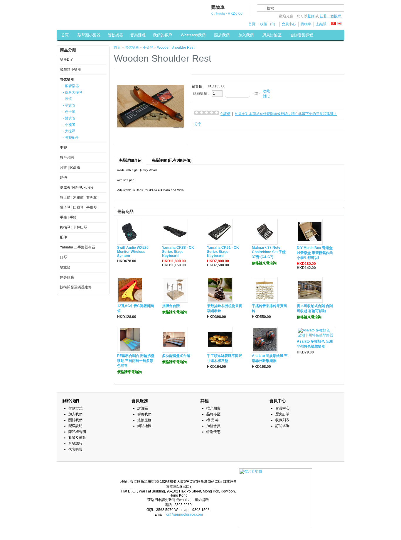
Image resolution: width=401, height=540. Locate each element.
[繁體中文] (333, 23)
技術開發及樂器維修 (76, 287)
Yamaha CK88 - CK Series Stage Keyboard (178, 252)
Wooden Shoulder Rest (175, 47)
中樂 (63, 147)
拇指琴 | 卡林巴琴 (73, 227)
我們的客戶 (162, 35)
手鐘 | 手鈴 (68, 217)
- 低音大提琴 (72, 92)
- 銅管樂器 (71, 86)
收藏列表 (282, 420)
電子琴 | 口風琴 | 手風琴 (78, 207)
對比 (266, 96)
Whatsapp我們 (193, 35)
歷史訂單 (282, 414)
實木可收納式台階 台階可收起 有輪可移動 (315, 308)
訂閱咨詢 (282, 426)
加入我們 (246, 35)
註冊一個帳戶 (330, 16)
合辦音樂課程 (301, 35)
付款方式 (75, 408)
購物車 (306, 24)
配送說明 (75, 426)
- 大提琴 (69, 131)
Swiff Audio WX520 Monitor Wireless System (133, 252)
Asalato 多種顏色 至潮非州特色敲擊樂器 (315, 343)
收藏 (266, 91)
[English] (339, 23)
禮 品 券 (212, 420)
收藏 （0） (268, 24)
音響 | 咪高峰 (70, 167)
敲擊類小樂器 (88, 35)
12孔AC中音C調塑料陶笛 (135, 308)
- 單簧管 (69, 105)
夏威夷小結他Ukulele (76, 187)
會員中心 (289, 24)
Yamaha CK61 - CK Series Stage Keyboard (223, 252)
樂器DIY (66, 59)
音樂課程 (138, 35)
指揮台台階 (171, 306)
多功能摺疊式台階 (176, 356)
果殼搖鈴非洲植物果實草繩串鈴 (224, 308)
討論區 (142, 408)
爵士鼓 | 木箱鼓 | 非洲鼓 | (79, 197)
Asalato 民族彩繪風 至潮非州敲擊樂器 (270, 358)
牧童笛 (65, 267)
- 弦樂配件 (71, 138)
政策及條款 (77, 438)
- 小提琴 (69, 125)
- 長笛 (67, 99)
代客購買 (75, 449)
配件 (63, 237)
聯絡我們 (144, 414)
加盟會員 (213, 426)
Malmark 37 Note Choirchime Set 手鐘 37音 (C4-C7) (269, 252)
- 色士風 (69, 112)
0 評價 (225, 114)
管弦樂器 (115, 35)
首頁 (251, 24)
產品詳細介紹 (130, 160)
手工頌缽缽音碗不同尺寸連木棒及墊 (224, 358)
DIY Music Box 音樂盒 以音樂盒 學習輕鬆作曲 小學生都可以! (315, 253)
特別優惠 (213, 432)
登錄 (310, 16)
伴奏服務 (67, 277)
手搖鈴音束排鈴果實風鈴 (269, 308)
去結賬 (321, 24)
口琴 (63, 257)
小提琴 (148, 47)
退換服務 (144, 420)
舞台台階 (67, 157)
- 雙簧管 (69, 118)
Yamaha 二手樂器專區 (77, 247)
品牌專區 (213, 414)
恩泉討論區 (272, 35)
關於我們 (222, 35)
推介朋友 (213, 408)
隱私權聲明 (77, 432)
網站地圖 (144, 426)
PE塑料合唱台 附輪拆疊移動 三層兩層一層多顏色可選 (135, 361)
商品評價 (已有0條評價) (171, 160)
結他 (63, 177)
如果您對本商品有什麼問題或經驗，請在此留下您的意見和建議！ (286, 114)
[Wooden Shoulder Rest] (150, 139)
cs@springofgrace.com (184, 514)
